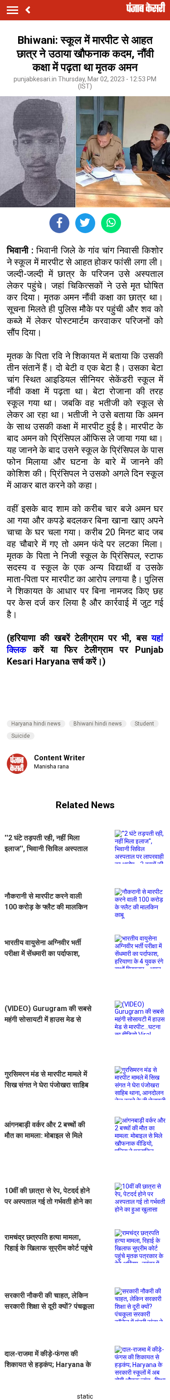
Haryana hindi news (36, 724)
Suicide (20, 736)
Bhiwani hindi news (97, 724)
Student (144, 724)
